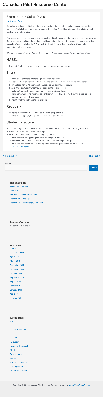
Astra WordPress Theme (79, 385)
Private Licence (17, 354)
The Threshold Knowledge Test (23, 194)
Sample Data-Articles (19, 362)
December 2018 (17, 253)
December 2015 (17, 265)
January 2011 (15, 298)
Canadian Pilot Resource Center (35, 4)
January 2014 (16, 290)
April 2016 (14, 257)
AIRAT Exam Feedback (19, 186)
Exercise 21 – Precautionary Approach (26, 203)
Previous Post (10, 156)
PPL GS (13, 350)
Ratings (13, 358)
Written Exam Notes (18, 371)
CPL (12, 325)
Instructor (12, 21)
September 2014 (17, 277)
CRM (12, 333)
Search (8, 163)
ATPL (12, 321)
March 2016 (15, 261)
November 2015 (17, 269)
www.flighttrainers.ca (21, 147)
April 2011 (14, 294)
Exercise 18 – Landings (20, 199)
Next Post (94, 156)
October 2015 (16, 273)
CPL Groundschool (18, 329)
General (13, 338)
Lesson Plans (15, 190)
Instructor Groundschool (20, 346)
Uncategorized (16, 366)
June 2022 (14, 249)
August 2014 (15, 282)
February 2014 (16, 286)
